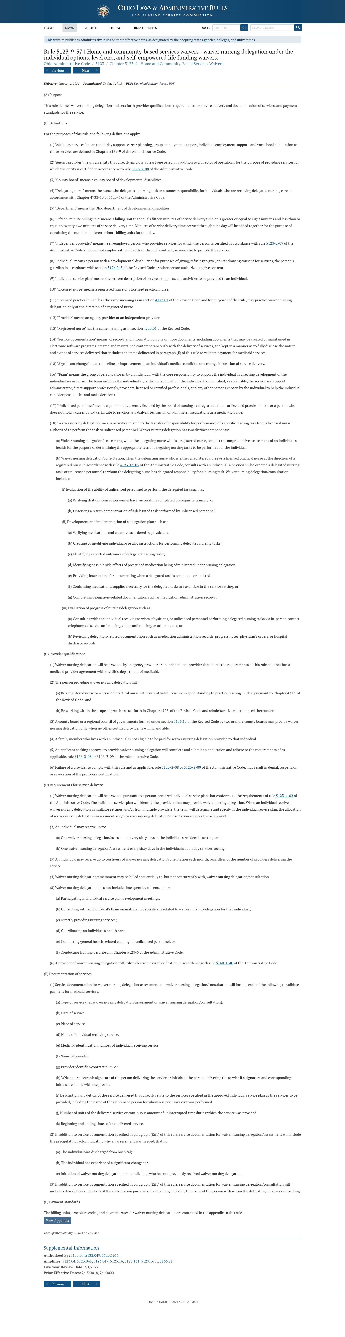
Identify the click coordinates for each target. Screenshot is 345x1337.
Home (49, 28)
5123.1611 (110, 1255)
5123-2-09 (274, 243)
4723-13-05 (129, 465)
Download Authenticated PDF (154, 83)
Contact (115, 28)
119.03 (117, 83)
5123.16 (116, 1261)
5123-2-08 (140, 169)
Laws (69, 28)
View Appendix (57, 1220)
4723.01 (161, 300)
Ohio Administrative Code (67, 63)
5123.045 (84, 1261)
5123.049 (92, 1255)
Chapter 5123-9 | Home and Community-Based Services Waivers (166, 63)
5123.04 (77, 1255)
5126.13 (180, 721)
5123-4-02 (284, 795)
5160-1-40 (224, 963)
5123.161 (132, 1261)
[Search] (298, 27)
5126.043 (115, 267)
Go (244, 27)
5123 (99, 63)
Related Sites (145, 28)
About (91, 28)
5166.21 (166, 1261)
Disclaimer (157, 1302)
